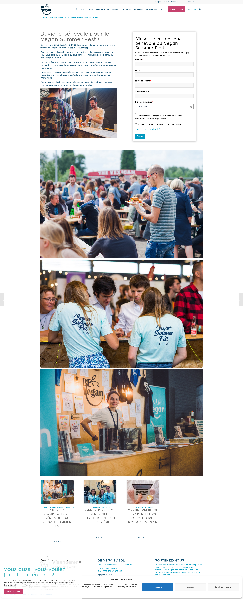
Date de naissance (144, 102)
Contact (191, 2)
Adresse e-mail (142, 91)
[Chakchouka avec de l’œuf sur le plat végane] (2, 299)
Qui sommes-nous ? (178, 2)
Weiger (190, 587)
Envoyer (140, 136)
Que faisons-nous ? (162, 2)
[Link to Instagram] (200, 2)
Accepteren (157, 587)
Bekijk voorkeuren (223, 587)
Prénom (139, 60)
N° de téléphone (143, 81)
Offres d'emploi (66, 507)
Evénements (52, 507)
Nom (137, 70)
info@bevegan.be (105, 575)
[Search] (200, 9)
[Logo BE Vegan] (46, 9)
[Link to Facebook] (197, 2)
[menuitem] (162, 2)
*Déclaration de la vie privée (148, 129)
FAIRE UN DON (13, 591)
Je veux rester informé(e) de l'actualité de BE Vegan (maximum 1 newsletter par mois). (159, 117)
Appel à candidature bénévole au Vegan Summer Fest (57, 518)
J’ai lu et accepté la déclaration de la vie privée (159, 124)
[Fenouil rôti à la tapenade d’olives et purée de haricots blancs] (241, 299)
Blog (43, 507)
